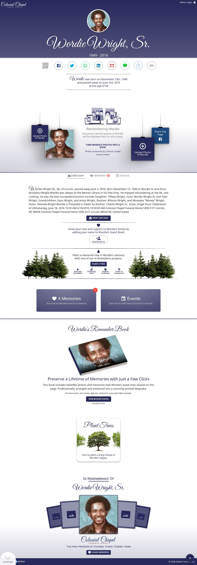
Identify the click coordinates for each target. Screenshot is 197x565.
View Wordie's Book (98, 399)
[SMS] (125, 65)
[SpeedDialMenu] (190, 558)
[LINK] (151, 65)
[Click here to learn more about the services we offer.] (98, 540)
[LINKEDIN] (98, 65)
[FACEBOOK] (58, 65)
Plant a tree (98, 264)
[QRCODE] (45, 65)
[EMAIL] (111, 65)
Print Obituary (100, 218)
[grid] (98, 136)
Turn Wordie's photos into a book (103, 146)
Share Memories (100, 552)
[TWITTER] (72, 65)
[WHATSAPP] (85, 65)
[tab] (76, 176)
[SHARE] (138, 65)
